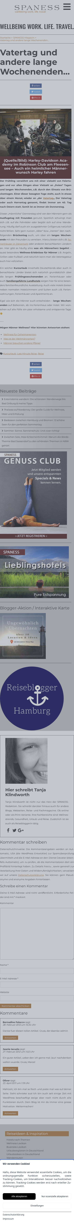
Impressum (8, 1218)
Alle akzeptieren (19, 1196)
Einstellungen (37, 1205)
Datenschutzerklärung (13, 1214)
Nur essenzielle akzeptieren (54, 1196)
